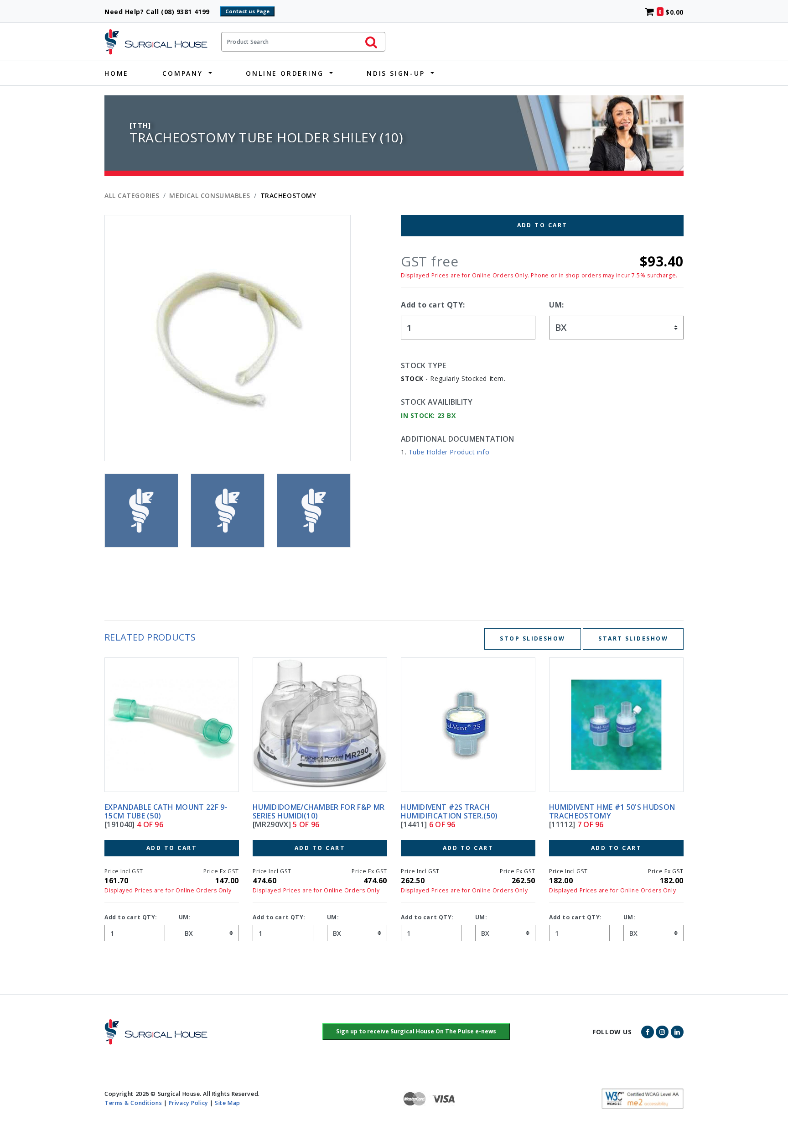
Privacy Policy (188, 1103)
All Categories (132, 195)
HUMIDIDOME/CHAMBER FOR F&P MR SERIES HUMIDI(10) (170, 811)
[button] (416, 1032)
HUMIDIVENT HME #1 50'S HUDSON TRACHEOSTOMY (464, 811)
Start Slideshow (633, 638)
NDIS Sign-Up (396, 73)
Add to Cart (542, 225)
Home (116, 73)
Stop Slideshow (532, 638)
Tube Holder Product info (449, 452)
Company (182, 73)
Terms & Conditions (133, 1103)
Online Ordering (284, 73)
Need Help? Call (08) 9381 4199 (161, 11)
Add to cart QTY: (433, 305)
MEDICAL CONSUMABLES (209, 195)
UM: (556, 305)
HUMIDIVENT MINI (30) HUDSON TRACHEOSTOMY (606, 811)
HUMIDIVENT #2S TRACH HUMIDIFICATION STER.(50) (301, 811)
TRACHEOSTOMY (288, 195)
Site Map (227, 1103)
